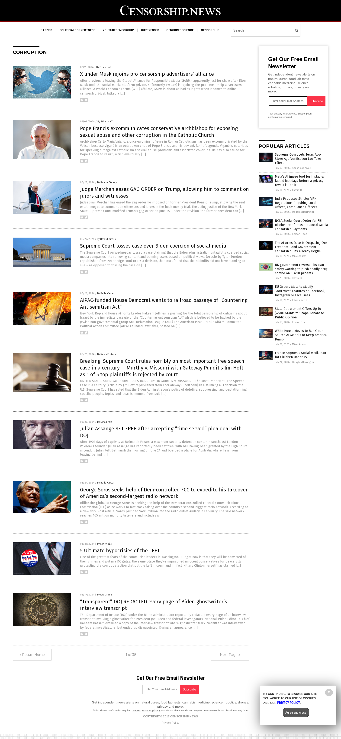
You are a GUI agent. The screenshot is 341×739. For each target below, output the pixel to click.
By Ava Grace (104, 594)
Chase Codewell (301, 168)
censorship (210, 30)
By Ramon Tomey (107, 182)
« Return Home (32, 655)
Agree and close (295, 712)
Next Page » (230, 655)
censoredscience (180, 30)
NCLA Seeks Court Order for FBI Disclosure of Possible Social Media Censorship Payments (301, 225)
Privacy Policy (170, 722)
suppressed (150, 30)
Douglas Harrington (303, 211)
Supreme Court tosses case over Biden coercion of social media (153, 246)
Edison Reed (299, 233)
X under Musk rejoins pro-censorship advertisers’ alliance (147, 74)
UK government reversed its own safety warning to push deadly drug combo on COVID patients (301, 269)
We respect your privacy (147, 710)
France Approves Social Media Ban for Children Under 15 (300, 355)
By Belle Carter (105, 293)
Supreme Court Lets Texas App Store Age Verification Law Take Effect (298, 159)
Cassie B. (297, 190)
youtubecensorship (118, 30)
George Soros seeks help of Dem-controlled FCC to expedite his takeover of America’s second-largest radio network (164, 493)
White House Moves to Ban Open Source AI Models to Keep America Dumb (301, 335)
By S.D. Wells (104, 543)
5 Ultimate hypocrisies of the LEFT (120, 550)
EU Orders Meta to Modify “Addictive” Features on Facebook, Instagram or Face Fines (300, 291)
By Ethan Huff (103, 67)
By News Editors (106, 239)
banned (46, 30)
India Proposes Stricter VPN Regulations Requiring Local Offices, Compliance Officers (296, 203)
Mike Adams (299, 256)
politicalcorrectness (77, 30)
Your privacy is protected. (282, 113)
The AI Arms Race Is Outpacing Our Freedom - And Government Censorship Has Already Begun (301, 247)
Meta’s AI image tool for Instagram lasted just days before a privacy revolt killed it (300, 181)
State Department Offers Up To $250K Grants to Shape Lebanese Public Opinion (299, 313)
